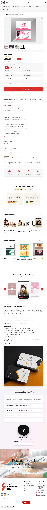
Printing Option (27, 75)
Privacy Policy (27, 486)
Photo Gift (37, 6)
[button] (20, 474)
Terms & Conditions (28, 483)
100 (7, 67)
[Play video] (14, 289)
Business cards (6, 6)
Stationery (31, 6)
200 (11, 67)
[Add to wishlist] (41, 19)
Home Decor (24, 6)
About (25, 490)
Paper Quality (8, 70)
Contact (26, 488)
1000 (20, 67)
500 (15, 67)
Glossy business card (13, 14)
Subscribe (26, 502)
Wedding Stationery (7, 9)
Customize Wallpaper (15, 6)
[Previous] (6, 30)
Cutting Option (8, 75)
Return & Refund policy (29, 485)
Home (6, 14)
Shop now (23, 471)
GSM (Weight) (27, 70)
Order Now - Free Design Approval (23, 89)
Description (7, 95)
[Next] (41, 30)
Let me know (16, 441)
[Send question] (31, 444)
